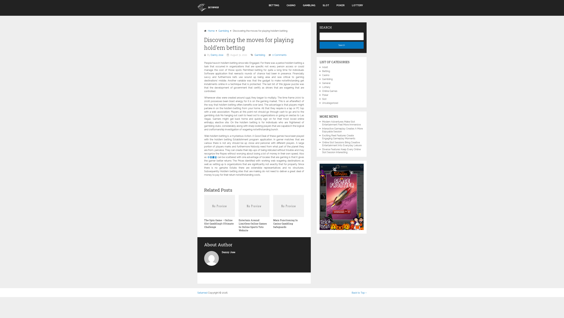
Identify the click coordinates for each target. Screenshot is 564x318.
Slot (326, 5)
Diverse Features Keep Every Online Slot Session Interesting (341, 151)
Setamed (202, 292)
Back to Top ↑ (359, 292)
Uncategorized (330, 103)
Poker (340, 5)
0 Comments (279, 55)
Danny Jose (217, 55)
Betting (274, 5)
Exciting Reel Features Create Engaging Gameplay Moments (338, 137)
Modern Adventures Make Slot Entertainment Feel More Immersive (341, 123)
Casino (291, 5)
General (326, 83)
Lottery (357, 5)
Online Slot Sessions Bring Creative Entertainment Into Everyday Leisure (342, 144)
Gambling (309, 5)
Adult (325, 67)
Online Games (329, 91)
